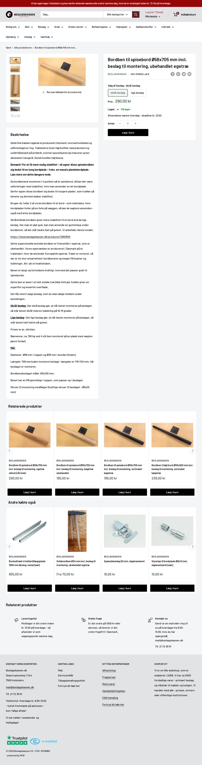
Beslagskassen (117, 74)
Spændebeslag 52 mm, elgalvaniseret (124, 561)
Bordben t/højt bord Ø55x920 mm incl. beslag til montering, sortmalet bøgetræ (172, 469)
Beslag (42, 26)
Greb (57, 26)
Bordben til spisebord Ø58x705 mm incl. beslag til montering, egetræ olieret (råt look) (28, 469)
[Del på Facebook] (173, 73)
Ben (27, 26)
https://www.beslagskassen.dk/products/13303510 (40, 236)
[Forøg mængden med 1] (135, 123)
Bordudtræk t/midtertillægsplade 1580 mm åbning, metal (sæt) (27, 563)
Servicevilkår (65, 675)
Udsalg (28, 36)
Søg (60, 670)
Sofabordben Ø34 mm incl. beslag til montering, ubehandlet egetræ (76, 563)
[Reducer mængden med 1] (120, 123)
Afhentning (109, 670)
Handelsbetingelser (113, 690)
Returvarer (108, 684)
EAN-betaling (110, 697)
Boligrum (11, 26)
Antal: (111, 123)
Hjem (8, 47)
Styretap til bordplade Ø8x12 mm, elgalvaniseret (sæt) (170, 563)
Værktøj (45, 36)
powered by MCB (16, 755)
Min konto (151, 16)
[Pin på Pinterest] (178, 73)
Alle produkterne (23, 47)
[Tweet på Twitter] (184, 73)
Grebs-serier (75, 26)
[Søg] (135, 14)
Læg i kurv (128, 132)
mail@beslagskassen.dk (20, 687)
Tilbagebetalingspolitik (71, 680)
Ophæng (11, 36)
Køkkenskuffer (144, 26)
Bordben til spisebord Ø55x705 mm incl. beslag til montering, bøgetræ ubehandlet (75, 469)
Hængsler (121, 26)
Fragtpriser (109, 677)
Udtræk (165, 26)
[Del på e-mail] (189, 73)
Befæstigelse (100, 26)
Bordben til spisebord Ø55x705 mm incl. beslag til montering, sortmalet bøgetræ (123, 469)
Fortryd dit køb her (69, 685)
